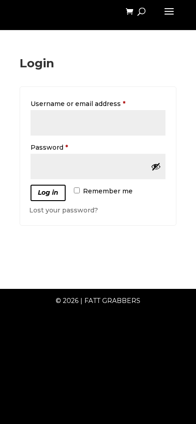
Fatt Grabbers (112, 301)
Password (64, 147)
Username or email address (93, 103)
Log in (48, 192)
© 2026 (67, 301)
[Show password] (156, 167)
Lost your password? (63, 210)
